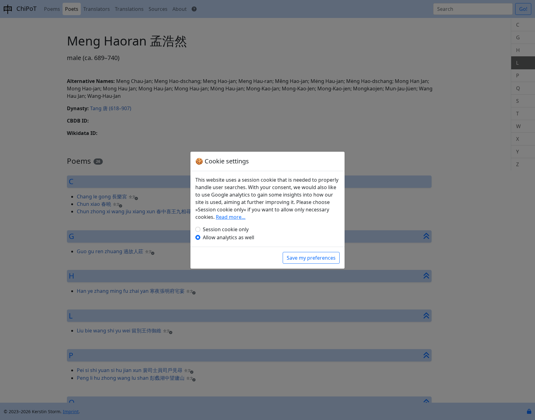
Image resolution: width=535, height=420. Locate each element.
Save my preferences (311, 257)
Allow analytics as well (228, 237)
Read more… (231, 217)
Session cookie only (226, 229)
